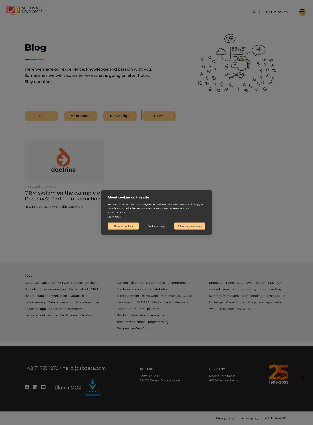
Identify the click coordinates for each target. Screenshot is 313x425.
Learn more (114, 216)
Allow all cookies (123, 226)
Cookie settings (156, 226)
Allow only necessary (190, 226)
